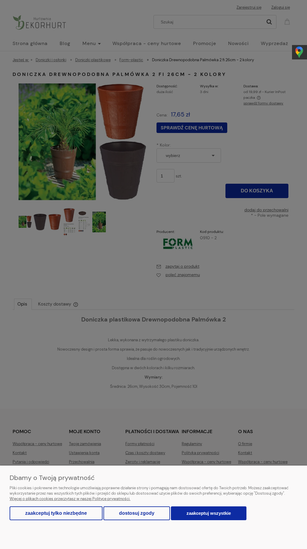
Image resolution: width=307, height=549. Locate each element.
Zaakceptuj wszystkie (208, 513)
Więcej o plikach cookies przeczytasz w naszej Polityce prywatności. (70, 498)
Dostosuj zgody (136, 513)
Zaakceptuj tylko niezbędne (56, 513)
